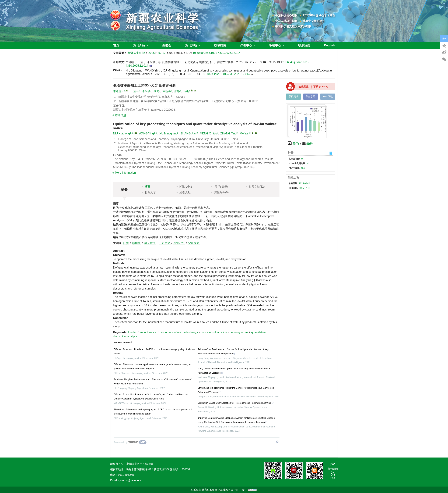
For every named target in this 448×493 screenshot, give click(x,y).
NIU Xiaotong (121, 133)
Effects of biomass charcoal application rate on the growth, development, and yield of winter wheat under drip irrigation (153, 366)
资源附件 (221, 192)
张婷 (177, 91)
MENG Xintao (208, 133)
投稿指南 (220, 45)
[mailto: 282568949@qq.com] (255, 133)
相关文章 (150, 192)
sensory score (239, 332)
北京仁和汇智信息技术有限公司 (220, 489)
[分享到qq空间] (444, 45)
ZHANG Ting (228, 133)
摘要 (147, 186)
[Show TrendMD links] (277, 441)
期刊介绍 (139, 45)
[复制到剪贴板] (150, 65)
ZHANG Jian (189, 133)
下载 (320, 86)
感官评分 (179, 243)
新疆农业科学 (136, 52)
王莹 (133, 91)
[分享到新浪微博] (444, 52)
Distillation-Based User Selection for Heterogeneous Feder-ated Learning (234, 403)
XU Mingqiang (168, 133)
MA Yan (244, 133)
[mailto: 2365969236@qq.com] (135, 133)
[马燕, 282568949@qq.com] (192, 90)
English (329, 45)
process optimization (214, 332)
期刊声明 (191, 45)
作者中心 (246, 45)
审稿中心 (275, 45)
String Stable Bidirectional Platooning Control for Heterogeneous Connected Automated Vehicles (236, 390)
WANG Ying (146, 133)
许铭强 (146, 91)
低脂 (126, 243)
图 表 (221, 186)
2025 (151, 52)
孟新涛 (166, 91)
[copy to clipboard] (252, 74)
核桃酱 (136, 243)
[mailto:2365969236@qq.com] (127, 90)
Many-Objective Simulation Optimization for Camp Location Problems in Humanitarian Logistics (234, 370)
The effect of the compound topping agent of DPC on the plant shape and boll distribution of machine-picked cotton (153, 411)
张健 (156, 91)
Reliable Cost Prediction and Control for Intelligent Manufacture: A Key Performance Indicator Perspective (233, 351)
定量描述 (194, 243)
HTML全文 (186, 186)
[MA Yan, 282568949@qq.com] (252, 133)
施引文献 (185, 192)
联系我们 (304, 45)
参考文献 (256, 186)
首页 (116, 45)
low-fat (132, 332)
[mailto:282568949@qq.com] (195, 90)
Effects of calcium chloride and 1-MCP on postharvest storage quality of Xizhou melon (154, 351)
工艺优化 (165, 243)
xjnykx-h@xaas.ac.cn (130, 480)
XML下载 (328, 96)
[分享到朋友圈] (444, 59)
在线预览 (304, 86)
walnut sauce (148, 332)
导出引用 (310, 96)
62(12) (162, 52)
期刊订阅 (333, 468)
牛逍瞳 (117, 91)
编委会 (166, 45)
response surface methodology (179, 332)
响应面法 (150, 243)
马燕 (186, 91)
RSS (332, 477)
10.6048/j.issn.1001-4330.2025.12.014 (216, 52)
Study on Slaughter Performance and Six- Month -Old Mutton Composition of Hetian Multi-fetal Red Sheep (152, 381)
